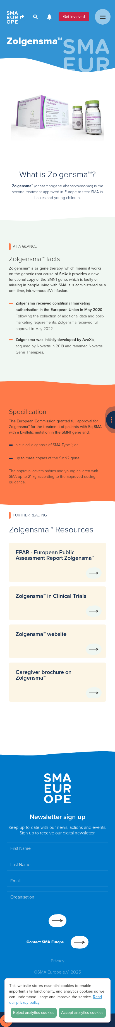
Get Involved (74, 17)
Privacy (57, 961)
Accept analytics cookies (82, 1013)
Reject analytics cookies (33, 1013)
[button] (102, 17)
